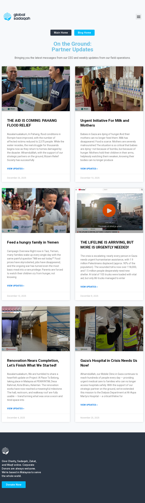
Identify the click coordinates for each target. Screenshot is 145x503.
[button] (138, 17)
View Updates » (15, 168)
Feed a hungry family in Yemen (33, 242)
